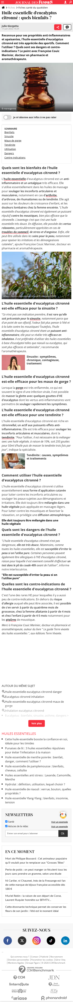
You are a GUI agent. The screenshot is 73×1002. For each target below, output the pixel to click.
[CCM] (19, 977)
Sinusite (9, 136)
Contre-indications (14, 157)
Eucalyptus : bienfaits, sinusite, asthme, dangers (35, 715)
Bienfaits (9, 132)
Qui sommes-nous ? (20, 957)
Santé (10, 822)
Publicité (44, 957)
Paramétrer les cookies (42, 960)
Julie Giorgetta (10, 26)
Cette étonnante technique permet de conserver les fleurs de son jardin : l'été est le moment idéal (35, 909)
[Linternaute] (19, 984)
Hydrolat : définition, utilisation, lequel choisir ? (35, 784)
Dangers (9, 153)
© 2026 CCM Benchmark (53, 963)
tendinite (8, 437)
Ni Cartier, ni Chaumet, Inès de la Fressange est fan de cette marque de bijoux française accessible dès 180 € (35, 884)
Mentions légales (16, 963)
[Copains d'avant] (19, 991)
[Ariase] (19, 998)
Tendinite (9, 144)
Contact (34, 957)
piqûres (11, 620)
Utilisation (10, 149)
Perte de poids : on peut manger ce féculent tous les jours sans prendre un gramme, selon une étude (36, 871)
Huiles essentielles (19, 733)
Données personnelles (18, 960)
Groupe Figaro (33, 963)
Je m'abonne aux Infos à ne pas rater (34, 117)
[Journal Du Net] (53, 977)
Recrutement (56, 957)
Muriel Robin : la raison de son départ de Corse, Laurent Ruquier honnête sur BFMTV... (33, 898)
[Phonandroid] (53, 998)
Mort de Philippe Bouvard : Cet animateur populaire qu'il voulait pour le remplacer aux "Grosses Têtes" (36, 860)
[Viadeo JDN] (53, 991)
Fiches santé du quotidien (33, 7)
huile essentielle (15, 179)
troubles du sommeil (15, 232)
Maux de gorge (12, 140)
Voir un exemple (59, 821)
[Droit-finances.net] (53, 984)
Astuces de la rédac (17, 826)
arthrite (51, 195)
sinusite (35, 318)
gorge (19, 388)
